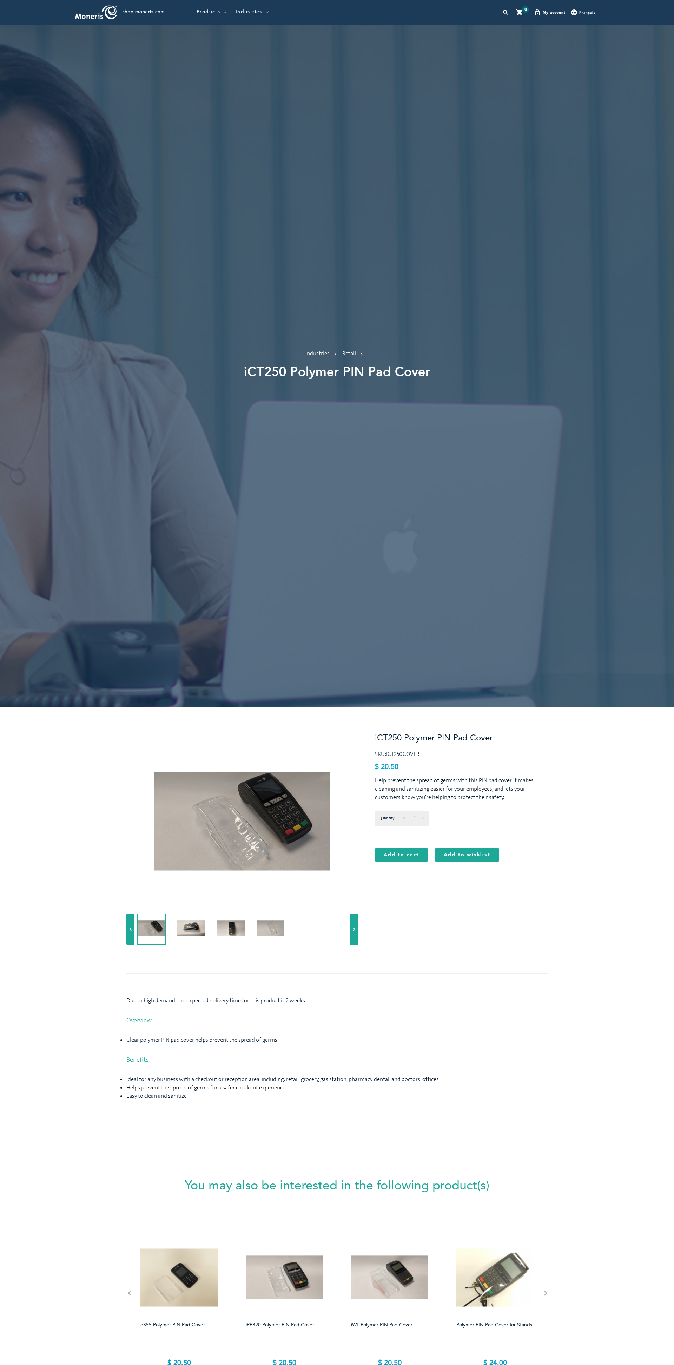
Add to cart (401, 854)
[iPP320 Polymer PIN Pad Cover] (284, 1277)
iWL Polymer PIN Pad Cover (381, 1325)
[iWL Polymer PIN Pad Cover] (389, 1277)
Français (587, 12)
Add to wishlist (467, 854)
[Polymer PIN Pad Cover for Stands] (495, 1277)
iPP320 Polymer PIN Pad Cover (280, 1325)
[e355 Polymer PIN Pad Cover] (179, 1277)
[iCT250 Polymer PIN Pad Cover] (151, 928)
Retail (349, 353)
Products (208, 11)
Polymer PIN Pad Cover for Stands (494, 1325)
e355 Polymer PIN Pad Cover (172, 1325)
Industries (249, 11)
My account (554, 12)
